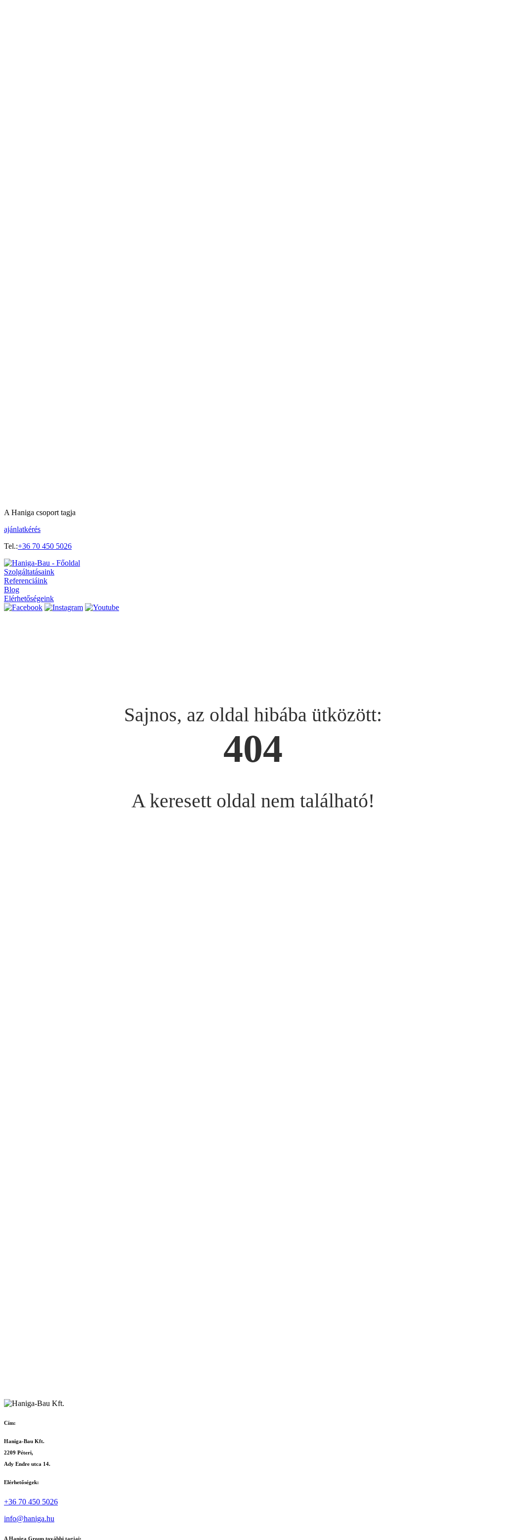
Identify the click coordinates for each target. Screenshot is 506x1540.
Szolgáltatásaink (29, 572)
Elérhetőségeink (29, 598)
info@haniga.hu (29, 1518)
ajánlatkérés (22, 529)
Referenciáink (25, 580)
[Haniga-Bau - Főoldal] (42, 563)
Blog (11, 589)
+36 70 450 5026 (45, 546)
